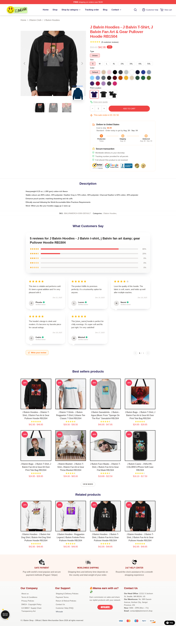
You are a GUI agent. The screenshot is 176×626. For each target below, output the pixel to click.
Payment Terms (62, 597)
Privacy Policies (27, 601)
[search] (135, 9)
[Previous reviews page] (135, 353)
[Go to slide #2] (53, 107)
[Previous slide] (24, 63)
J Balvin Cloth (35, 20)
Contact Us (60, 604)
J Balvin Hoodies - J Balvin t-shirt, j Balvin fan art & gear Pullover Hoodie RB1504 (35, 415)
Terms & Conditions (29, 597)
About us (25, 594)
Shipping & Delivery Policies (67, 594)
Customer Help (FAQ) (64, 608)
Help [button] (171, 623)
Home (23, 20)
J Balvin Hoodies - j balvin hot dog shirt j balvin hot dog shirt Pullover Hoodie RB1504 (36, 537)
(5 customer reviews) (110, 42)
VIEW (36, 407)
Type (92, 51)
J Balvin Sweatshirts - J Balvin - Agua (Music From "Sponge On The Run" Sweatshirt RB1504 (105, 415)
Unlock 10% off (5, 614)
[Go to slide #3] (67, 107)
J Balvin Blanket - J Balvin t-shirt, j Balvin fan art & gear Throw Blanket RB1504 (70, 467)
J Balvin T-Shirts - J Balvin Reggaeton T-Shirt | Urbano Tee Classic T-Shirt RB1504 (70, 415)
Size (92, 60)
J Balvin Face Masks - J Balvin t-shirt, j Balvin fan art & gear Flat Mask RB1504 (105, 467)
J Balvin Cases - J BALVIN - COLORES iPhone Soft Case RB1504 (140, 467)
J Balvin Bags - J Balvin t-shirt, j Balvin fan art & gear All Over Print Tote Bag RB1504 (140, 415)
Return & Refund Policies (66, 601)
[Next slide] (82, 63)
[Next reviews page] (148, 353)
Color (92, 68)
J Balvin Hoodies (52, 20)
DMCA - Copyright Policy (31, 604)
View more (88, 484)
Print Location (95, 88)
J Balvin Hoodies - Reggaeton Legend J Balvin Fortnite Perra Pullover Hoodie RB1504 (71, 537)
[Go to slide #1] (40, 107)
